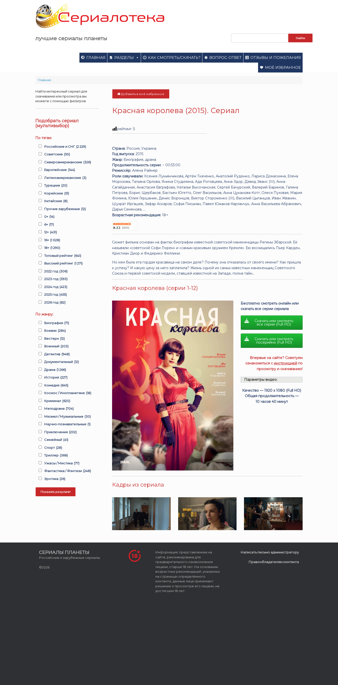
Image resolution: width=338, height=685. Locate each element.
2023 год (56, 279)
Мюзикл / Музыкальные (67, 416)
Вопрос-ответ (225, 57)
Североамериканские (67, 162)
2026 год (55, 302)
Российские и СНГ (65, 146)
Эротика (54, 479)
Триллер (56, 455)
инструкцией (285, 363)
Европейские (59, 170)
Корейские (56, 193)
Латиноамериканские (65, 178)
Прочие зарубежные (65, 209)
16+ (52, 240)
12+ (50, 232)
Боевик (55, 330)
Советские (57, 154)
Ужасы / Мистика (61, 463)
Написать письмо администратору (270, 552)
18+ (52, 248)
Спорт (53, 447)
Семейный (56, 440)
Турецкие (55, 185)
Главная (95, 57)
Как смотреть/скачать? (174, 57)
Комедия (56, 385)
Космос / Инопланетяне (67, 393)
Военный (56, 346)
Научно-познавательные (67, 424)
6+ (49, 224)
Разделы (124, 57)
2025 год (55, 294)
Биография (56, 323)
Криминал (57, 401)
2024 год (55, 287)
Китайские (56, 201)
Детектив (57, 354)
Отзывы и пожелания (275, 57)
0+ (49, 216)
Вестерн (54, 338)
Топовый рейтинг (62, 256)
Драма (55, 370)
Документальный (61, 362)
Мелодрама (59, 408)
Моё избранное (283, 67)
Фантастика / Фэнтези (67, 471)
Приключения (60, 432)
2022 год (56, 271)
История (56, 377)
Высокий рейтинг (63, 263)
